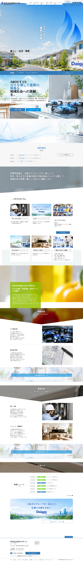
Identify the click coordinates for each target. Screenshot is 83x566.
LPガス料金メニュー (29, 72)
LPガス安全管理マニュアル (51, 488)
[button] (77, 3)
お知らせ (20, 155)
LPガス (21, 161)
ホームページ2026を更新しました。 (34, 158)
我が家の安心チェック (51, 491)
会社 (23, 155)
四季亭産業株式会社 (62, 559)
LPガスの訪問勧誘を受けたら (52, 485)
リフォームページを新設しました (34, 154)
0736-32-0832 (18, 553)
